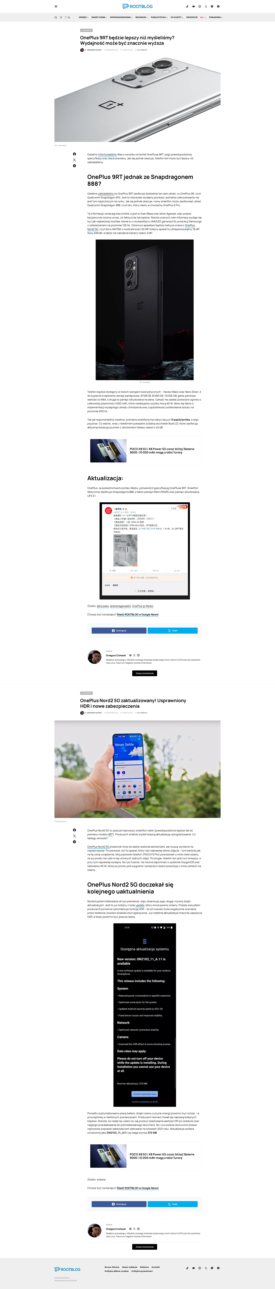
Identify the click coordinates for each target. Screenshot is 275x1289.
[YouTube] (193, 6)
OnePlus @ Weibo (142, 606)
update (140, 905)
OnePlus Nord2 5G (98, 846)
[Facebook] (218, 6)
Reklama (144, 1267)
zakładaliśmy (106, 193)
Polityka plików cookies (117, 1271)
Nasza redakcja (129, 1267)
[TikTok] (187, 6)
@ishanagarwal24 (120, 606)
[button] (55, 6)
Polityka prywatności (142, 1271)
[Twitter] (206, 6)
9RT (110, 834)
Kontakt (156, 1267)
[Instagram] (199, 6)
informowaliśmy (107, 154)
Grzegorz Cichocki (116, 655)
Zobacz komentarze (145, 673)
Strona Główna (112, 1267)
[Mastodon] (212, 6)
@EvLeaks (103, 606)
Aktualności (86, 30)
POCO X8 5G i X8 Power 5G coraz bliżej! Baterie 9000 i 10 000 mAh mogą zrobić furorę (162, 450)
